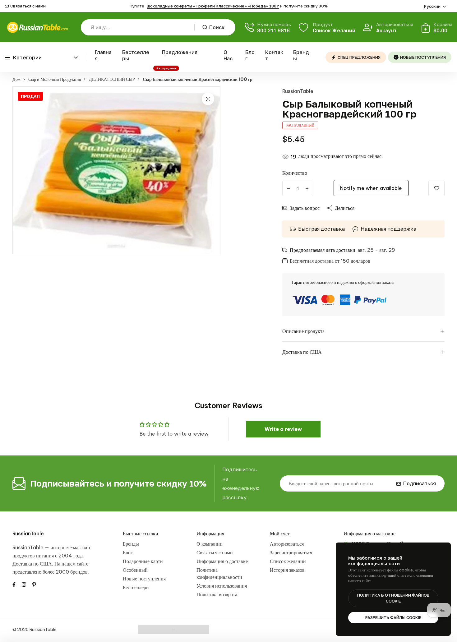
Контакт (274, 55)
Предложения (179, 52)
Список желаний (288, 561)
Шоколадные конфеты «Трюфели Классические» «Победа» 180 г (213, 5)
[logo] (37, 27)
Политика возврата (216, 594)
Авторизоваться (287, 544)
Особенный (135, 570)
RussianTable (297, 91)
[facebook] (14, 584)
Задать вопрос (305, 208)
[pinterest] (34, 584)
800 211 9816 (273, 30)
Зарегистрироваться (291, 552)
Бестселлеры (135, 55)
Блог (250, 55)
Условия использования (221, 586)
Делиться (344, 208)
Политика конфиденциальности (219, 573)
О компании (209, 544)
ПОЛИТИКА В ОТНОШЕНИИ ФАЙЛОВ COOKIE (393, 598)
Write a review (283, 429)
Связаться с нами (28, 6)
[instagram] (24, 584)
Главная (103, 55)
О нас (228, 55)
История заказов (287, 570)
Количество (294, 173)
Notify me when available (371, 188)
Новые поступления (144, 578)
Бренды (301, 55)
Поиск (216, 27)
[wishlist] (436, 188)
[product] (208, 99)
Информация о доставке (222, 561)
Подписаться (419, 483)
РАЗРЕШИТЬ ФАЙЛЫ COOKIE (393, 617)
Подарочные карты (143, 561)
